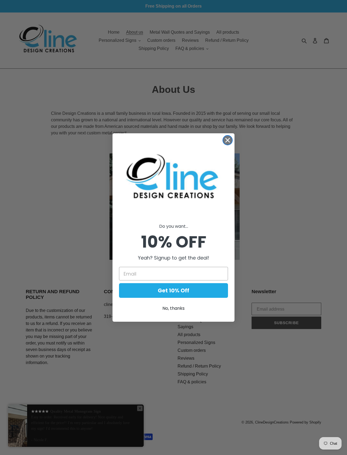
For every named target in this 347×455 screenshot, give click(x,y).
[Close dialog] (227, 140)
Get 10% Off (173, 290)
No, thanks (173, 308)
